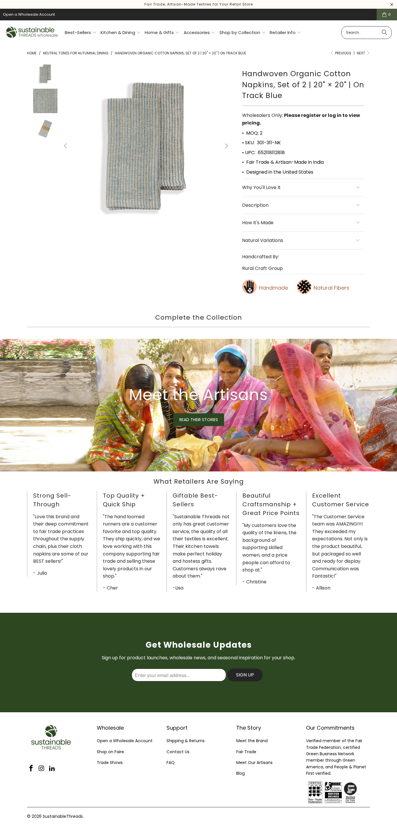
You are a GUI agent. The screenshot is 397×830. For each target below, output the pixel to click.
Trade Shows (110, 762)
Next (361, 53)
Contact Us (178, 752)
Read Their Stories (198, 420)
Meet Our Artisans (254, 762)
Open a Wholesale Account (29, 14)
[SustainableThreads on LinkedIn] (52, 768)
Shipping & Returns (186, 741)
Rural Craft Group (262, 268)
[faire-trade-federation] (364, 784)
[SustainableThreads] (32, 32)
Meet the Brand (252, 741)
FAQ (171, 762)
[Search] (384, 32)
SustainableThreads (63, 816)
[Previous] (66, 145)
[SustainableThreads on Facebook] (31, 768)
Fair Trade (246, 752)
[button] (81, 32)
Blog (240, 773)
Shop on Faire (110, 752)
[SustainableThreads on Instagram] (41, 768)
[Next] (226, 145)
